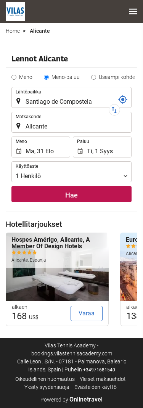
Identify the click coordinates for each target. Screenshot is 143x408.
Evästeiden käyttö (95, 387)
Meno (25, 77)
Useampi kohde (117, 77)
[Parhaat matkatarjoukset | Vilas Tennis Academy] (15, 11)
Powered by (71, 400)
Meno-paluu (65, 77)
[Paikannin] (123, 99)
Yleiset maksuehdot (103, 379)
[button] (133, 11)
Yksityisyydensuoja (46, 387)
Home (13, 31)
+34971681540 (99, 370)
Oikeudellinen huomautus (45, 379)
